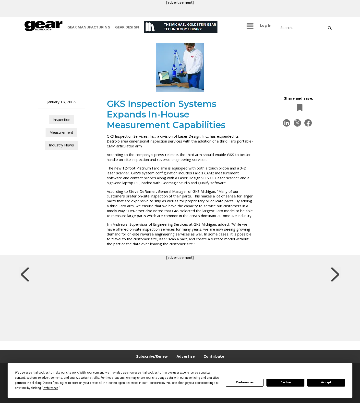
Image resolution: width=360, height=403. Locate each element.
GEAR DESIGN (127, 27)
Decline (285, 382)
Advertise (186, 356)
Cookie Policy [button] (156, 383)
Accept (326, 382)
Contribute (214, 356)
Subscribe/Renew (152, 356)
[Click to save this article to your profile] (298, 107)
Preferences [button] (50, 388)
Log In (265, 25)
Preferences (245, 382)
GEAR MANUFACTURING (88, 27)
